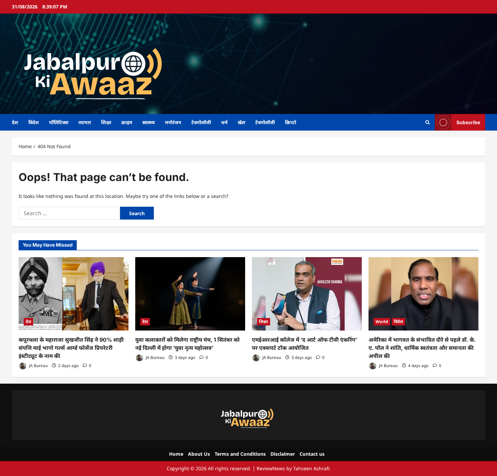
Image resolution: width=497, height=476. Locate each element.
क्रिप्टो (290, 122)
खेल (241, 122)
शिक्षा (106, 122)
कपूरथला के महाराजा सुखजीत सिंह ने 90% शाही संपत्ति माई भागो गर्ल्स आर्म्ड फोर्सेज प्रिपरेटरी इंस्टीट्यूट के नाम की (71, 347)
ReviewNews (271, 468)
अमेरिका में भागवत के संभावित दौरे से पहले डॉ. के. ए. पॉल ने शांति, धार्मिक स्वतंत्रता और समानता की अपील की (422, 347)
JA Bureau (38, 365)
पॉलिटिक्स (58, 122)
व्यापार (84, 122)
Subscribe (468, 122)
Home (176, 454)
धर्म (224, 122)
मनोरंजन (173, 122)
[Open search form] (427, 122)
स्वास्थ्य (148, 122)
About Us (199, 454)
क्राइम (126, 122)
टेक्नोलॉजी (201, 122)
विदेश (33, 122)
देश (15, 122)
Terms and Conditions (240, 454)
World (382, 321)
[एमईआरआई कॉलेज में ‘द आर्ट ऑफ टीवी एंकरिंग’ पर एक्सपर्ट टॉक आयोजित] (307, 294)
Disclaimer (282, 454)
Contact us (312, 454)
